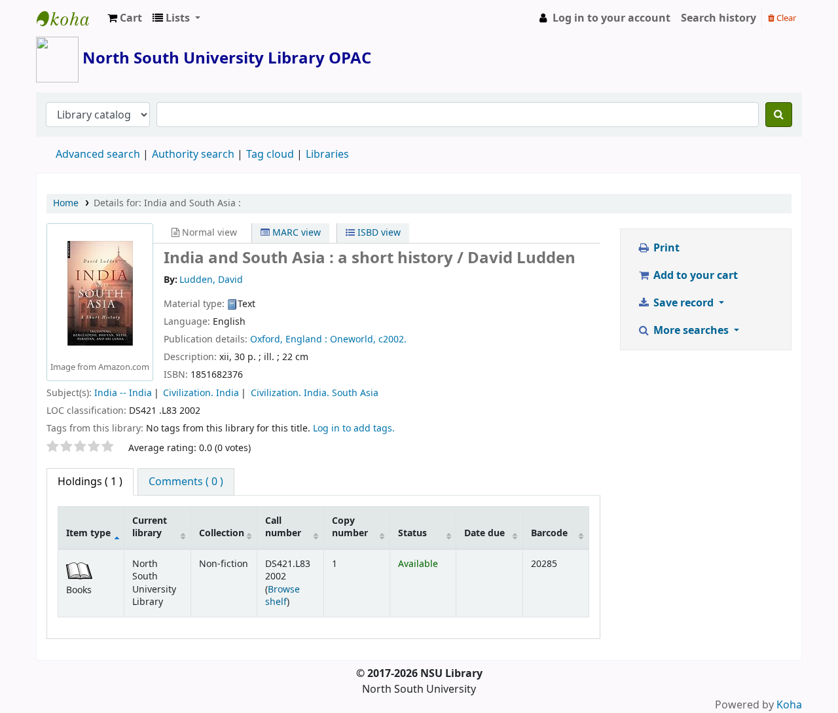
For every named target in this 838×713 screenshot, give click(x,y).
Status (412, 533)
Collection (221, 533)
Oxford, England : (288, 339)
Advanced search (98, 154)
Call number (283, 527)
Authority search (193, 154)
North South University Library (69, 18)
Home (66, 203)
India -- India (123, 393)
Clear (785, 18)
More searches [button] (691, 330)
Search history (718, 18)
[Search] (778, 114)
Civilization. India (201, 393)
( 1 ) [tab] (90, 482)
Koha (789, 705)
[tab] (185, 482)
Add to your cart (694, 275)
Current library (149, 527)
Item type (88, 533)
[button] (124, 18)
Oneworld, (353, 339)
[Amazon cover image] (100, 293)
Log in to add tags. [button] (354, 428)
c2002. (392, 339)
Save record (683, 303)
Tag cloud (270, 154)
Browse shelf (282, 596)
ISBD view (378, 233)
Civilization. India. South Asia (314, 393)
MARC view (295, 233)
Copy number (350, 527)
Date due (484, 533)
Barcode (549, 533)
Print (665, 248)
